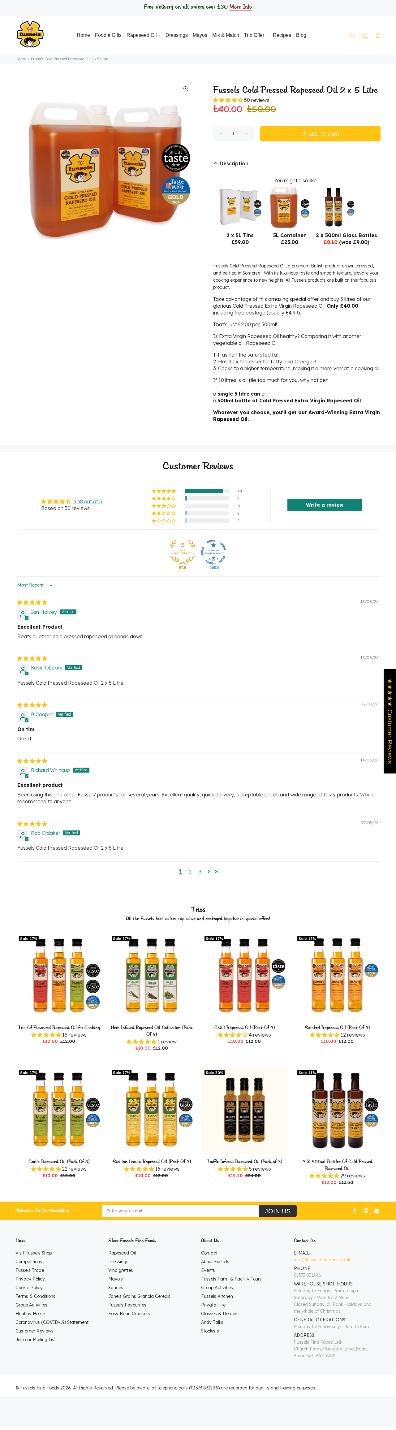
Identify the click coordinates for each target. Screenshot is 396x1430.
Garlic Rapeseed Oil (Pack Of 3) (58, 1162)
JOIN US (278, 1211)
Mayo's (115, 1279)
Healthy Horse (30, 1313)
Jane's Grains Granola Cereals (139, 1296)
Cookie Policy (29, 1287)
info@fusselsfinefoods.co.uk (322, 1260)
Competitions (28, 1261)
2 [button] (190, 872)
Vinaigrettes (120, 1270)
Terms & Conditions (35, 1296)
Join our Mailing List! (36, 1339)
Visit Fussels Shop (33, 1253)
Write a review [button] (324, 505)
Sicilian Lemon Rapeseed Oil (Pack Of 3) (152, 1162)
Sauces (115, 1287)
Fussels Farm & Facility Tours (231, 1279)
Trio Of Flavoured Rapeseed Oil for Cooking (59, 1028)
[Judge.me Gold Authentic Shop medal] (182, 552)
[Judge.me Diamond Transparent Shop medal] (213, 552)
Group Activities (31, 1305)
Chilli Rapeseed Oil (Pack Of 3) (244, 1028)
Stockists (210, 1331)
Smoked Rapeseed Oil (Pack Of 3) (337, 1028)
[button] (228, 100)
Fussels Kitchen (217, 1296)
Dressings (118, 1261)
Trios (198, 910)
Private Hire (213, 1305)
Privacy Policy (30, 1279)
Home (20, 59)
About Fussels (215, 1261)
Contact (209, 1253)
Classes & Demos (219, 1313)
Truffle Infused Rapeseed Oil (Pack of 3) (244, 1162)
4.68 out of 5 (87, 501)
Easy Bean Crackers (129, 1313)
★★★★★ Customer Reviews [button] (389, 721)
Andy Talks (212, 1322)
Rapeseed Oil (122, 1253)
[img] (32, 602)
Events (208, 1270)
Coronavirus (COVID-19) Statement (51, 1322)
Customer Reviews (34, 1331)
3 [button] (200, 872)
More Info (241, 7)
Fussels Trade (29, 1270)
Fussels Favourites (127, 1305)
